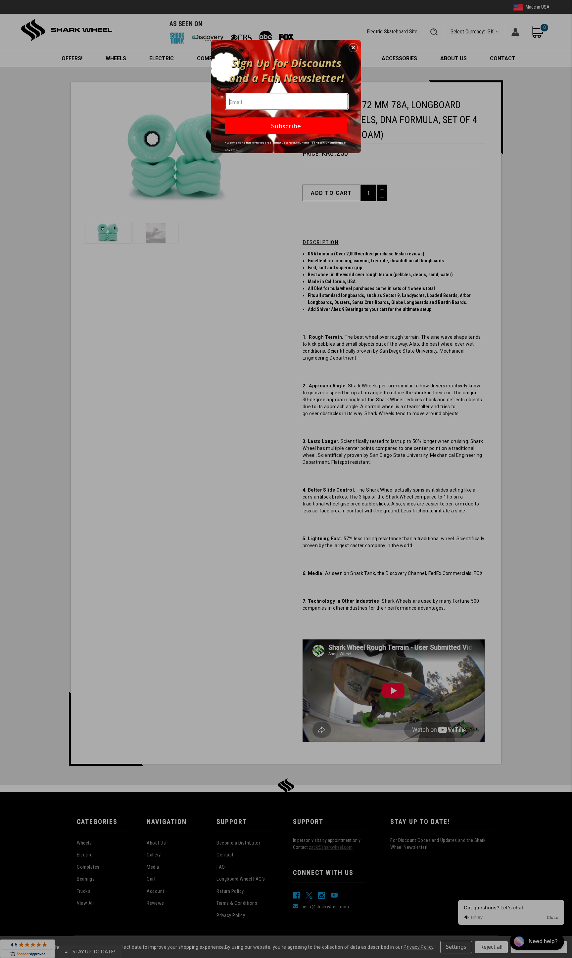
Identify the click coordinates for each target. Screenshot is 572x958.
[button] (353, 48)
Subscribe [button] (286, 126)
